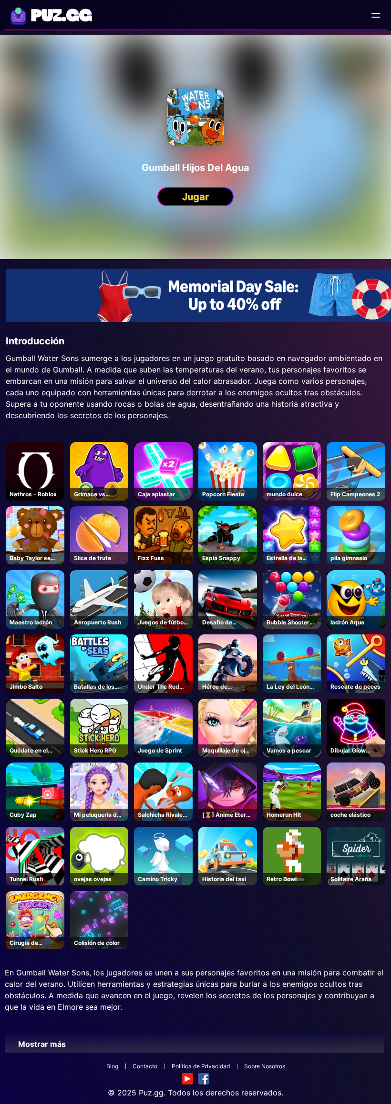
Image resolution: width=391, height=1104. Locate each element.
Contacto (145, 1066)
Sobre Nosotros (264, 1066)
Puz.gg (151, 1092)
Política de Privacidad (201, 1066)
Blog (112, 1066)
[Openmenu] (375, 15)
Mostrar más (42, 1044)
